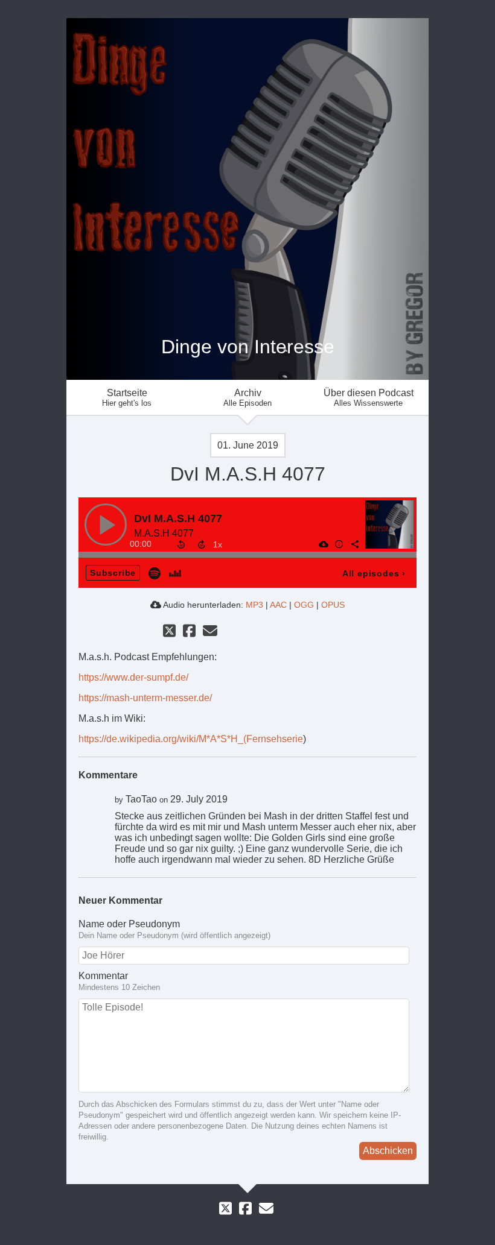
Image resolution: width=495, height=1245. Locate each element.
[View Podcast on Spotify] (154, 572)
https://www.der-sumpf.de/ (133, 677)
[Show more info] (338, 543)
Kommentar (103, 976)
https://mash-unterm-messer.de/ (145, 698)
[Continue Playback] (106, 524)
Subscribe (113, 573)
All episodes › (374, 573)
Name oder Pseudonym (129, 924)
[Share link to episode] (354, 543)
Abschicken (388, 1151)
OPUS (333, 605)
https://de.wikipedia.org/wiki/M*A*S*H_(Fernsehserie (190, 739)
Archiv (247, 398)
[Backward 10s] (181, 544)
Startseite (127, 398)
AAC (278, 605)
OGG (304, 605)
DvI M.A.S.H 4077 (178, 518)
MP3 (254, 605)
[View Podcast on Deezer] (175, 572)
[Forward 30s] (202, 544)
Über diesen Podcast (369, 398)
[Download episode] (323, 543)
